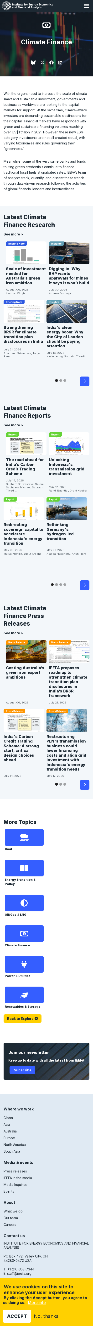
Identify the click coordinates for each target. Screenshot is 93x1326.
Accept (17, 1316)
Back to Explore (20, 1019)
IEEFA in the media (18, 1178)
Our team (11, 1218)
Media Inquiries (15, 1185)
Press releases (15, 1171)
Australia (10, 1131)
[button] (86, 6)
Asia (7, 1124)
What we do (13, 1211)
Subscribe (22, 1070)
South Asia (12, 1151)
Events (9, 1191)
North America (15, 1145)
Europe (9, 1138)
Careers (10, 1225)
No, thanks (46, 1316)
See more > (13, 234)
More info (37, 1302)
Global (9, 1118)
